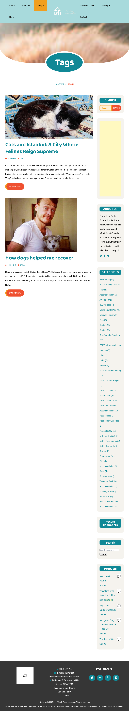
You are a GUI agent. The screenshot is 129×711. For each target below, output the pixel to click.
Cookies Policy (64, 691)
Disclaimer (64, 695)
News (102, 365)
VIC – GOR (105, 496)
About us (26, 5)
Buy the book (105, 305)
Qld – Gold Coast (107, 436)
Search (103, 554)
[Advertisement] (110, 158)
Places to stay (106, 431)
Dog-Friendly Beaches (110, 335)
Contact (83, 17)
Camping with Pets (108, 310)
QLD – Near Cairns (108, 441)
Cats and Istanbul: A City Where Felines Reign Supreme (41, 148)
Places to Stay (86, 5)
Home (12, 5)
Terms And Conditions (64, 688)
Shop (11, 17)
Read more (14, 186)
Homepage (59, 84)
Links (102, 360)
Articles (103, 300)
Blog (40, 5)
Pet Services (105, 416)
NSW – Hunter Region (110, 380)
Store (102, 471)
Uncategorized (106, 491)
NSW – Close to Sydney (110, 370)
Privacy (105, 5)
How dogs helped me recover (39, 258)
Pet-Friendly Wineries (109, 421)
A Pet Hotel (105, 280)
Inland (102, 355)
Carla (22, 158)
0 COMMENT (12, 158)
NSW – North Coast (108, 401)
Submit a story (106, 476)
